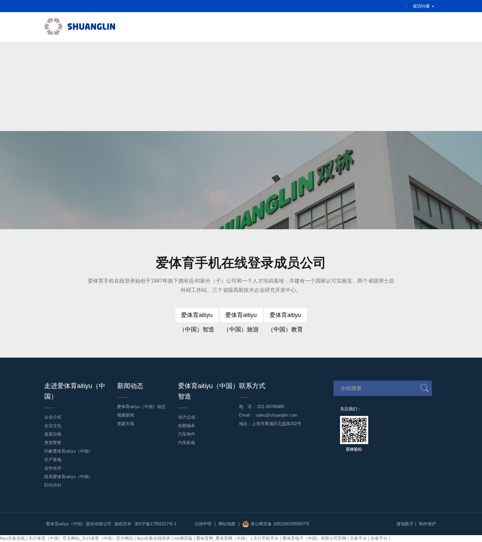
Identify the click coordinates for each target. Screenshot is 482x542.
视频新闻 (125, 415)
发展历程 (52, 434)
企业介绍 (52, 417)
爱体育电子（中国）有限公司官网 (314, 538)
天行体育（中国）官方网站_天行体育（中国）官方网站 (81, 538)
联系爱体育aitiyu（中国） (68, 476)
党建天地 (125, 423)
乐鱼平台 (358, 538)
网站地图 (226, 523)
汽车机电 (186, 442)
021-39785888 (270, 406)
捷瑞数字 (404, 523)
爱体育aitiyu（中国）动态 (141, 406)
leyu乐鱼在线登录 (153, 538)
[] (424, 388)
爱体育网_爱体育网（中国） (223, 538)
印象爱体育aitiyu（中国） (68, 451)
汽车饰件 (186, 434)
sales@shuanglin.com (276, 415)
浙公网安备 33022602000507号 (280, 523)
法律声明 (202, 523)
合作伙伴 (52, 468)
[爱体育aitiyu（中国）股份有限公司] (79, 27)
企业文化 (52, 425)
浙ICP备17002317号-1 (155, 523)
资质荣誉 (52, 442)
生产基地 (52, 459)
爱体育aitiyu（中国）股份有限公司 (78, 523)
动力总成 (186, 417)
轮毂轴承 (186, 425)
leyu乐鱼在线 (12, 538)
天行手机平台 (266, 538)
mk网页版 (183, 538)
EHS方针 (53, 485)
